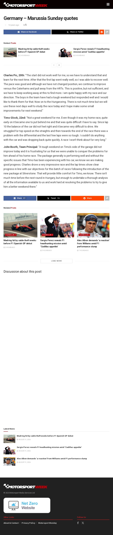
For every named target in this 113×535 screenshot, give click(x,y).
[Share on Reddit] (101, 32)
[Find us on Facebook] (78, 523)
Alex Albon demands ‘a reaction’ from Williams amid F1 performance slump (93, 243)
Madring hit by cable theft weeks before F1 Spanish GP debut (45, 436)
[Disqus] (56, 312)
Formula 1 (11, 235)
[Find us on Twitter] (83, 523)
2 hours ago (25, 55)
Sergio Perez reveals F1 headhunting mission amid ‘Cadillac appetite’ (53, 243)
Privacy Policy (28, 523)
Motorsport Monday (47, 523)
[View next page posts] (59, 65)
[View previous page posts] (54, 65)
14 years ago (13, 25)
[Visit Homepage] (26, 4)
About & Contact (11, 523)
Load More (56, 261)
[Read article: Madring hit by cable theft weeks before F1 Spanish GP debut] (10, 52)
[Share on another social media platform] (107, 32)
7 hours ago (83, 250)
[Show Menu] (108, 4)
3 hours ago (80, 55)
